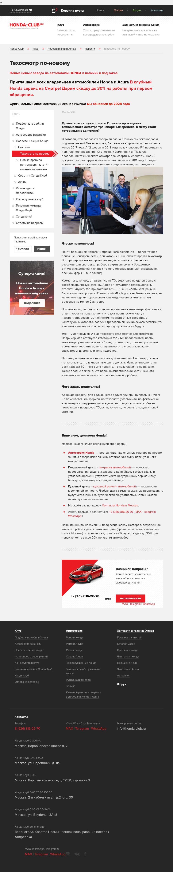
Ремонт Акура (74, 644)
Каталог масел (126, 644)
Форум (118, 10)
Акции (136, 10)
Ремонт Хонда (74, 637)
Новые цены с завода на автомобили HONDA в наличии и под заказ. (64, 73)
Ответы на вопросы (29, 223)
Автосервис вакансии (31, 134)
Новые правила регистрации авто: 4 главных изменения (34, 164)
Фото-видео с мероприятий (25, 190)
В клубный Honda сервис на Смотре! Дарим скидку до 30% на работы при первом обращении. (81, 88)
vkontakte (77, 854)
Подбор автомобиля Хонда (30, 126)
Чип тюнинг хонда (128, 656)
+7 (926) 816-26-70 (121, 512)
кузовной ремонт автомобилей (114, 486)
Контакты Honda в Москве (120, 505)
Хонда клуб (24, 216)
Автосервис (74, 631)
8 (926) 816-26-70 (27, 728)
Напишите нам (130, 598)
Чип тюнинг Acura (128, 669)
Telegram (150, 512)
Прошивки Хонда (127, 650)
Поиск (100, 10)
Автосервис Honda (81, 452)
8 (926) (21, 10)
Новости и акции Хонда (32, 141)
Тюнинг (70, 686)
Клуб (18, 631)
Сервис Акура (74, 656)
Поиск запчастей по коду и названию (30, 240)
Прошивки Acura (127, 663)
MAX (138, 512)
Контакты (157, 10)
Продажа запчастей (129, 637)
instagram (68, 854)
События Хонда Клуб (32, 175)
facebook (85, 854)
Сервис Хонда (74, 650)
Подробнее (32, 303)
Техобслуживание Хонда (81, 663)
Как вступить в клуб (29, 199)
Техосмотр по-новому (34, 153)
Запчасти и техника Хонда (135, 631)
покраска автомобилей (115, 467)
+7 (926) (85, 596)
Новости (24, 147)
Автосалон (123, 675)
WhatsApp (75, 516)
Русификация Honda (78, 680)
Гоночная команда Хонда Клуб (28, 208)
